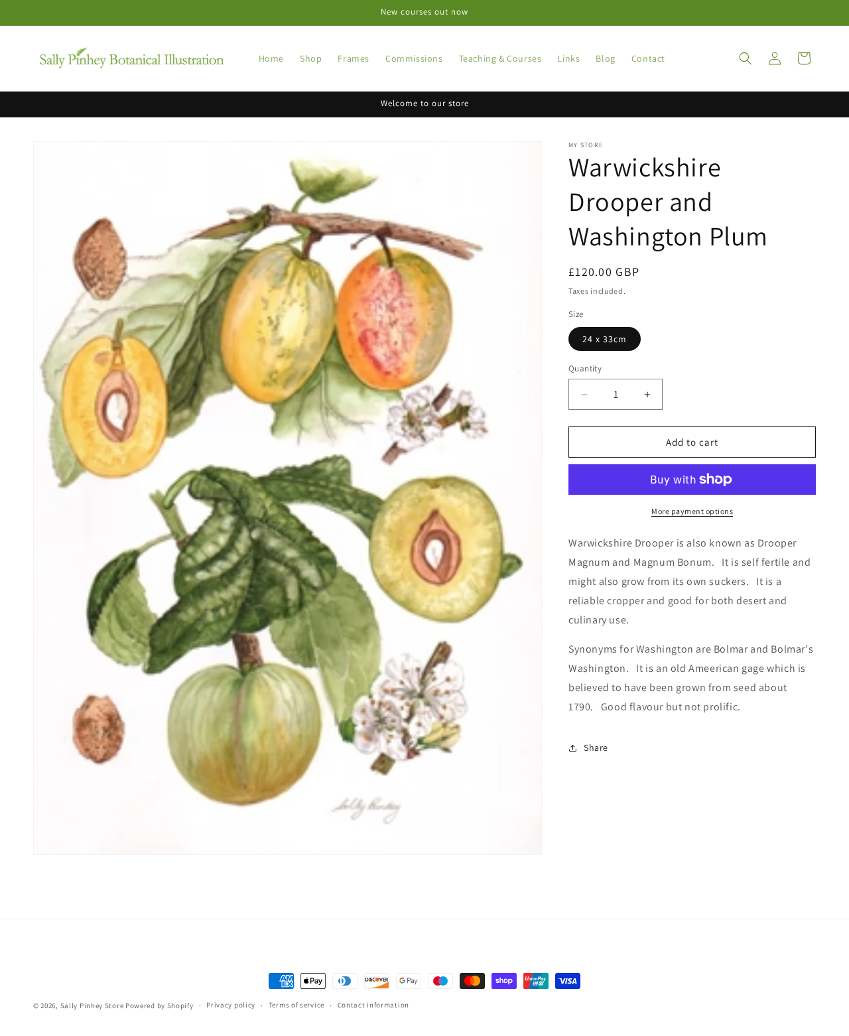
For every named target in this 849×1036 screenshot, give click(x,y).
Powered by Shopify (159, 1005)
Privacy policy (230, 1005)
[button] (745, 58)
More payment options (692, 511)
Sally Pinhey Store (92, 1005)
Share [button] (596, 747)
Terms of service (296, 1005)
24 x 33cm (604, 339)
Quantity (585, 368)
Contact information (373, 1005)
